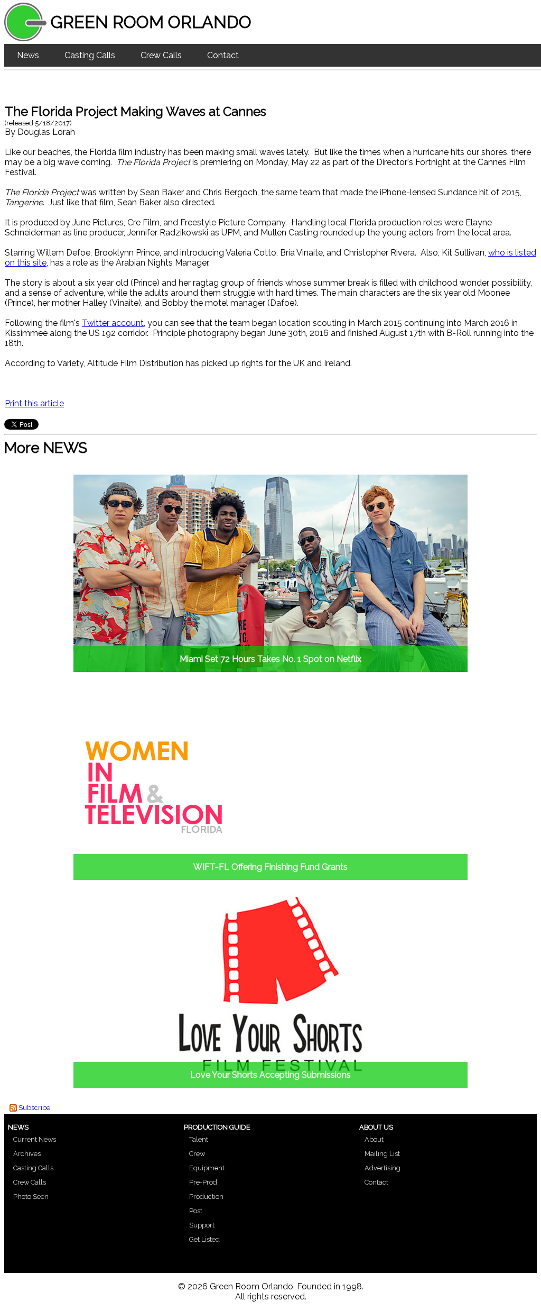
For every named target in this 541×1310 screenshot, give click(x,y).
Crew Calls (161, 55)
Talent (198, 1139)
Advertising (382, 1168)
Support (201, 1225)
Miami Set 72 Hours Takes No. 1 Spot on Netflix (270, 659)
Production (206, 1196)
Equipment (207, 1168)
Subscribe (34, 1108)
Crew (197, 1154)
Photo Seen (31, 1196)
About (374, 1139)
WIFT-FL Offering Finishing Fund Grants (270, 867)
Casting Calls (89, 55)
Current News (34, 1139)
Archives (27, 1154)
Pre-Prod (203, 1182)
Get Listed (204, 1239)
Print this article (34, 403)
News (28, 55)
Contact (223, 55)
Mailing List (382, 1154)
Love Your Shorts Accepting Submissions (270, 1075)
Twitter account (113, 323)
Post (195, 1211)
